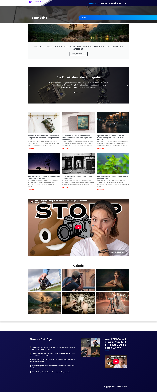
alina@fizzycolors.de (78, 54)
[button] (30, 85)
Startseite (92, 3)
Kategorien (102, 3)
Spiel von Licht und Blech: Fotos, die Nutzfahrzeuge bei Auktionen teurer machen (110, 138)
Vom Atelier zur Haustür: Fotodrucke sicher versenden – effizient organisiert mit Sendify (77, 138)
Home (84, 18)
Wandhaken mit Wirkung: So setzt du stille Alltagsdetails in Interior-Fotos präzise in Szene (43, 138)
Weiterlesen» (31, 148)
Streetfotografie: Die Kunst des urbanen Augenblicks (51, 372)
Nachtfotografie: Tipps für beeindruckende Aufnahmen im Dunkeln (44, 178)
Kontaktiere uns (115, 3)
